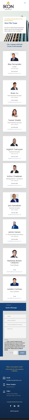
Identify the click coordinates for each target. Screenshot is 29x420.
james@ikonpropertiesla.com (14, 241)
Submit (22, 352)
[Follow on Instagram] (18, 406)
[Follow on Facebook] (10, 406)
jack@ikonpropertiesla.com (14, 214)
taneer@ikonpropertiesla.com (14, 129)
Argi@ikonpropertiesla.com (14, 158)
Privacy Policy (19, 401)
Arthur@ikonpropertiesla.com (14, 185)
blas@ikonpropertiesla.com (14, 73)
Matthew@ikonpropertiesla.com (14, 271)
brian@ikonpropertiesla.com (14, 102)
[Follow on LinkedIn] (14, 406)
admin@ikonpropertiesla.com (14, 298)
